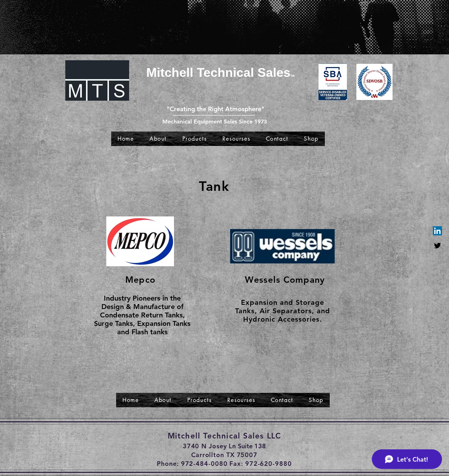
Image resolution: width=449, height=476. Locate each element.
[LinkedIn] (437, 230)
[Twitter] (437, 245)
